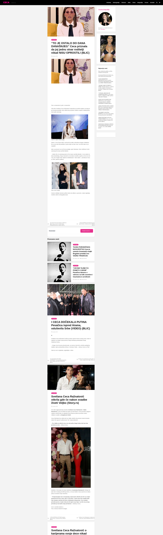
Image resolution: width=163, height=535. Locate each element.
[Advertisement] (71, 94)
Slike (129, 2)
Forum (146, 2)
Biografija (140, 2)
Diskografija (116, 2)
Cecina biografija (103, 9)
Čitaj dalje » (103, 29)
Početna (109, 2)
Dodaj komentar (84, 258)
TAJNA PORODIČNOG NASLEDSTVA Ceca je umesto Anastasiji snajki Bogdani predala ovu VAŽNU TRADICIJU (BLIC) (82, 252)
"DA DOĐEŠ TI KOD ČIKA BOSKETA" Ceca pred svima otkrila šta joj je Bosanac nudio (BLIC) (106, 113)
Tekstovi (123, 2)
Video (134, 2)
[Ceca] (107, 48)
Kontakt (152, 2)
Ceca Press (54, 39)
